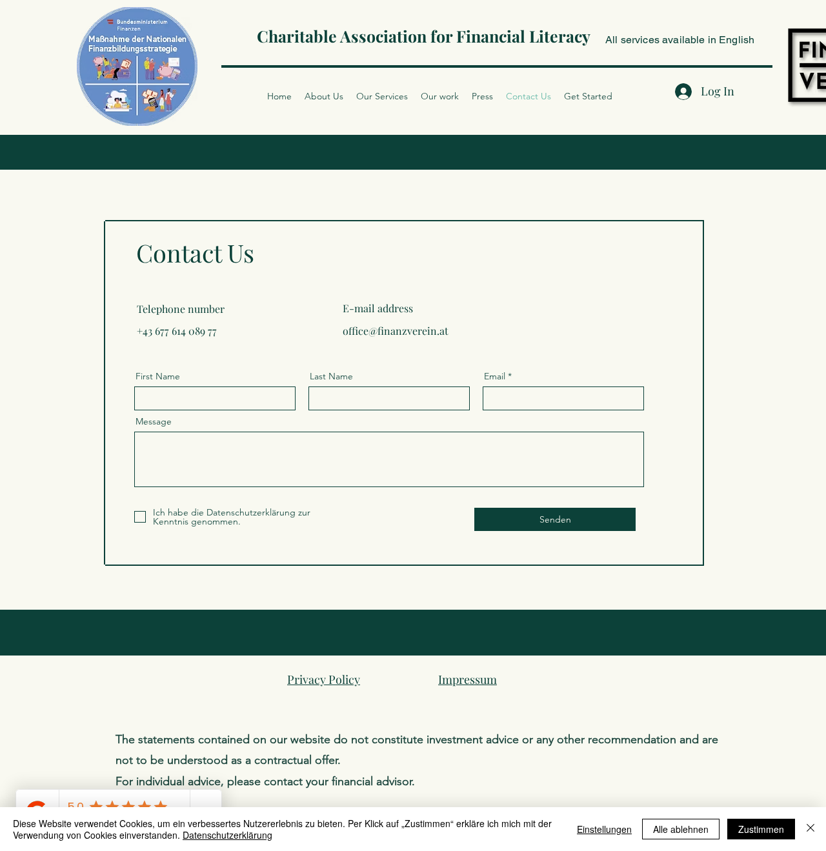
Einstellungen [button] (604, 829)
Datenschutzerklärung (227, 834)
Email (494, 376)
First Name (158, 376)
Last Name (331, 376)
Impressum (467, 679)
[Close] (810, 829)
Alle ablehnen (681, 829)
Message (154, 421)
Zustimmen (761, 829)
